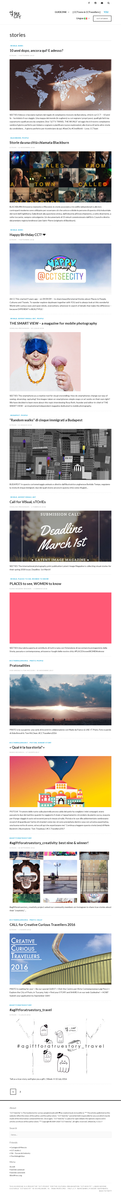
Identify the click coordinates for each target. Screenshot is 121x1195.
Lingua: (80, 18)
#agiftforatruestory (21, 838)
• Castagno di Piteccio (18, 1147)
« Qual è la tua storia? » (27, 747)
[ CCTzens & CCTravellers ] (86, 12)
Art (34, 318)
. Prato (32, 661)
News (20, 46)
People (25, 138)
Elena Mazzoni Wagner (20, 589)
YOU (106, 12)
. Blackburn (15, 138)
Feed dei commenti (17, 1172)
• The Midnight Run (17, 1156)
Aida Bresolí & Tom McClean (22, 670)
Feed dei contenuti (17, 1170)
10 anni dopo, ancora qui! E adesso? (36, 50)
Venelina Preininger (19, 328)
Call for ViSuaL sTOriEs (28, 502)
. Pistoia (33, 743)
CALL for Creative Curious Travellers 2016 (42, 925)
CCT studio (102, 18)
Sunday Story (44, 743)
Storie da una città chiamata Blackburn (39, 142)
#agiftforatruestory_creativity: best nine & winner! (49, 843)
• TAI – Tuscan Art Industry (20, 1153)
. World (13, 46)
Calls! (39, 920)
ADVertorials (25, 318)
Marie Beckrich (17, 752)
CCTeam (13, 55)
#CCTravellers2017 (19, 743)
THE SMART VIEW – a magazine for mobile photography (53, 323)
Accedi (12, 1167)
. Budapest (15, 415)
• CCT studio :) (15, 1150)
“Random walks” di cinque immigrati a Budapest (46, 420)
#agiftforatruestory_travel (31, 1010)
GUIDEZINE (61, 12)
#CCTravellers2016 (19, 661)
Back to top (104, 1191)
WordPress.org (16, 1175)
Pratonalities (20, 665)
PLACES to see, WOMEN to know (33, 579)
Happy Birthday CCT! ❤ (28, 235)
